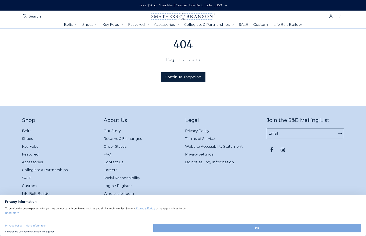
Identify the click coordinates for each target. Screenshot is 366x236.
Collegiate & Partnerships (45, 170)
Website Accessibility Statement (214, 146)
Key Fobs (30, 146)
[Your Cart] (341, 16)
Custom (29, 186)
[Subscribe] (340, 133)
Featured (30, 154)
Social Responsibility (122, 178)
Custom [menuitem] (260, 24)
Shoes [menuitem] (88, 24)
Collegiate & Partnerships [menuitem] (207, 24)
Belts (26, 131)
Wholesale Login (119, 193)
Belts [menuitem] (69, 24)
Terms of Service (200, 138)
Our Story (112, 131)
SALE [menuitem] (243, 24)
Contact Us (113, 162)
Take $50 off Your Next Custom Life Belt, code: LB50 (180, 5)
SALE (26, 178)
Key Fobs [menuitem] (111, 24)
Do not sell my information (209, 162)
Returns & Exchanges (123, 138)
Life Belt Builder (36, 193)
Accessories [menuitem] (165, 24)
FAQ (107, 154)
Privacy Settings (199, 154)
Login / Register (118, 186)
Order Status (115, 146)
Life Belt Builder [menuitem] (287, 24)
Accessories (32, 162)
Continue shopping (183, 77)
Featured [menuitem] (137, 24)
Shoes (27, 138)
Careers (110, 170)
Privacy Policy (197, 131)
